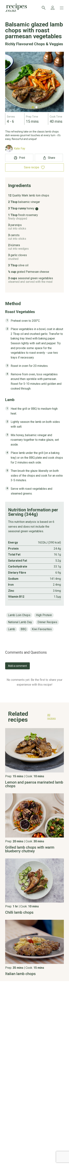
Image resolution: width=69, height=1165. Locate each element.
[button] (34, 717)
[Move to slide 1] (33, 107)
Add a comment (17, 665)
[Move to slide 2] (36, 107)
